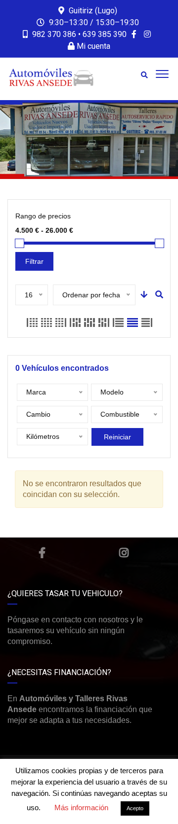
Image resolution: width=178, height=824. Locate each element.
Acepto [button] (135, 808)
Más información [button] (81, 807)
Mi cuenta (92, 46)
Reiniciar (117, 437)
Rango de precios (43, 216)
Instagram (124, 553)
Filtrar (34, 261)
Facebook (42, 553)
